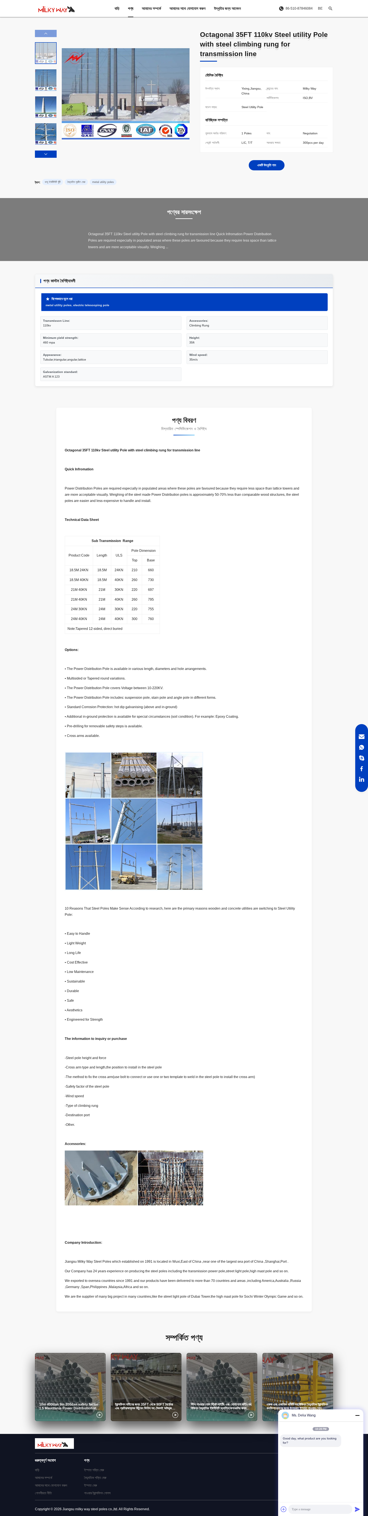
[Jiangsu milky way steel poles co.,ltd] (58, 8)
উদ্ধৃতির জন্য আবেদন (227, 8)
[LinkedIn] (361, 779)
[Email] (361, 736)
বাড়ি (117, 8)
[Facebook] (361, 768)
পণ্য (130, 8)
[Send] (357, 1509)
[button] (46, 154)
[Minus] (357, 1415)
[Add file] (284, 1509)
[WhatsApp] (361, 747)
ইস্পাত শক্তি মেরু (94, 1470)
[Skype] (361, 758)
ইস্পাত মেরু (90, 1485)
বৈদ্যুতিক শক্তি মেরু (95, 1478)
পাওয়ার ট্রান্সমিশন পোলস (97, 1493)
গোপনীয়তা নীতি (43, 1493)
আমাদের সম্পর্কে (151, 8)
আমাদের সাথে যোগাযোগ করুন (188, 8)
